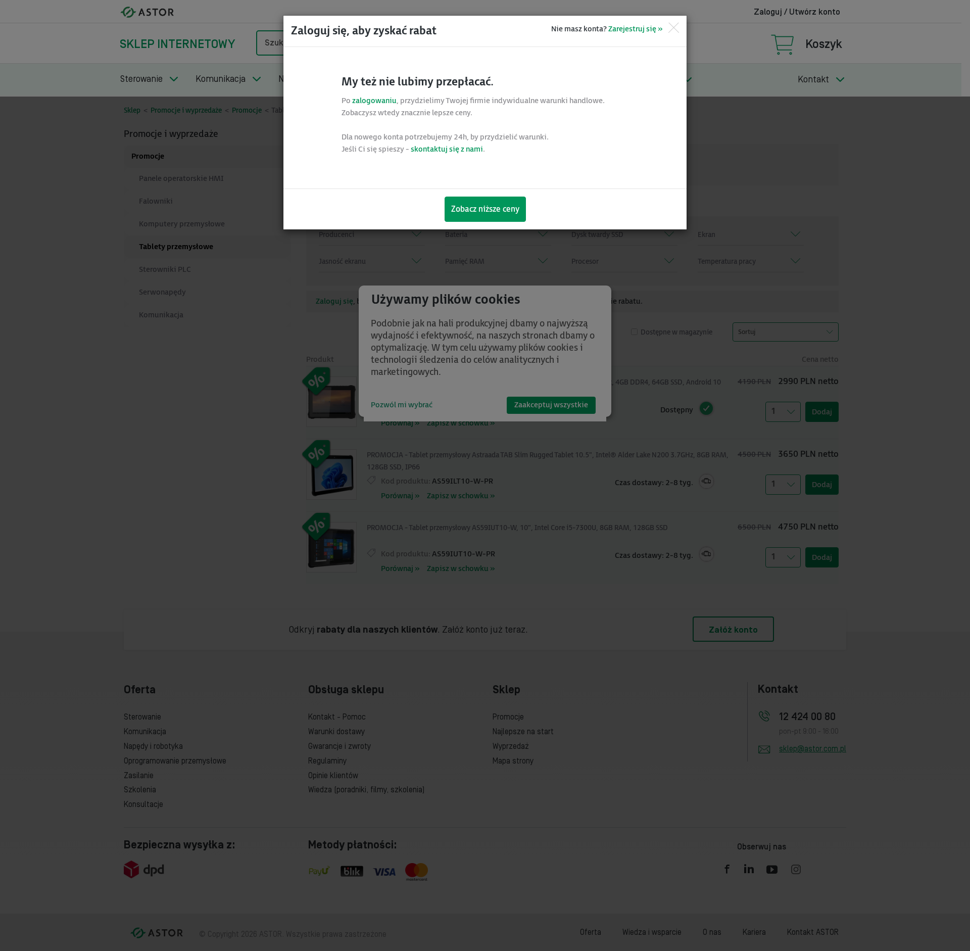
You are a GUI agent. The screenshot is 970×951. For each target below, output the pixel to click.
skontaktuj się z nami (447, 149)
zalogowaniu (374, 101)
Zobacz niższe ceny (485, 209)
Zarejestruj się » (635, 29)
